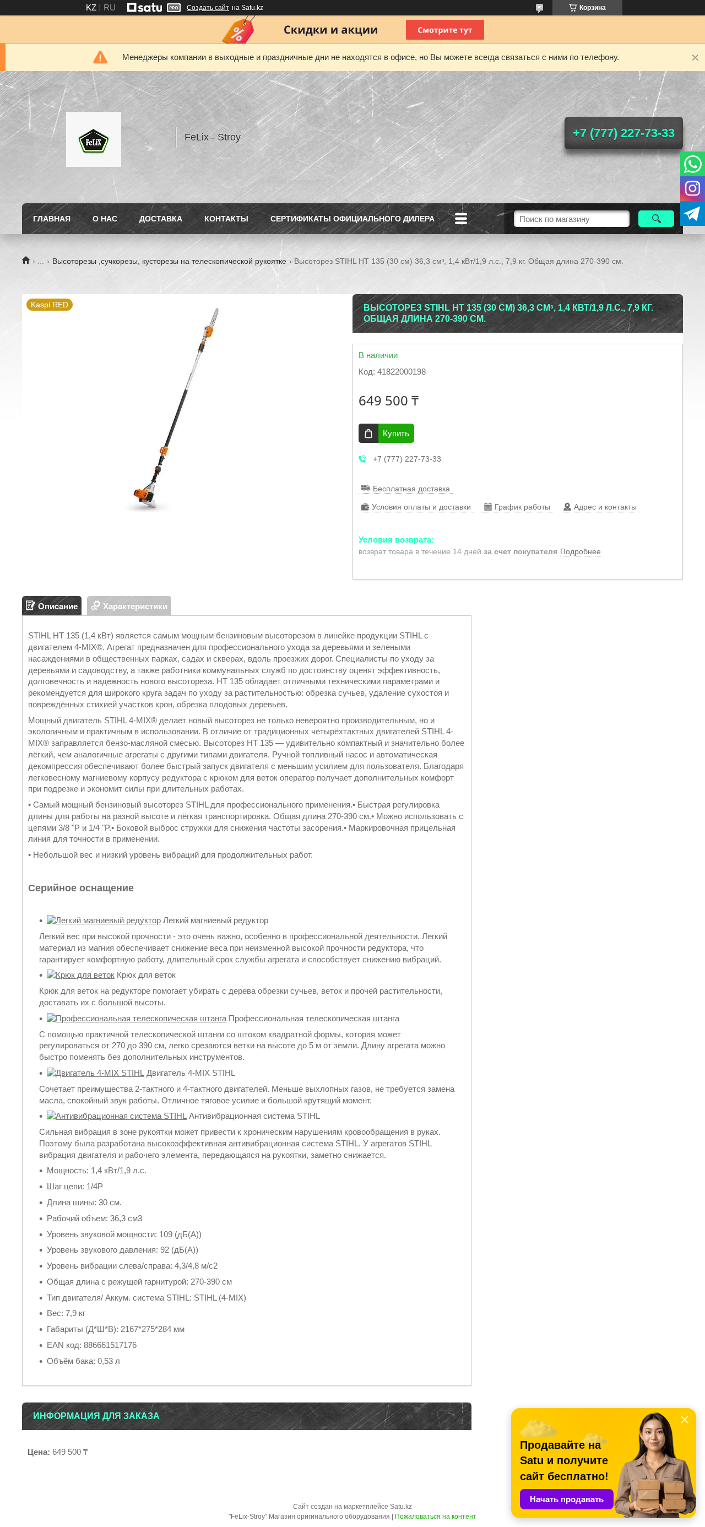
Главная (51, 218)
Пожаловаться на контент (435, 1516)
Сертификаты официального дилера (352, 218)
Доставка (160, 218)
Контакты (226, 218)
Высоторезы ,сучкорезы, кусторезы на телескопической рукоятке (169, 261)
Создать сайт (208, 8)
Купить (396, 433)
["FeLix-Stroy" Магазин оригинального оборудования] (93, 137)
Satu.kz (401, 1506)
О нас (105, 218)
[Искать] (656, 218)
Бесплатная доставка (411, 488)
